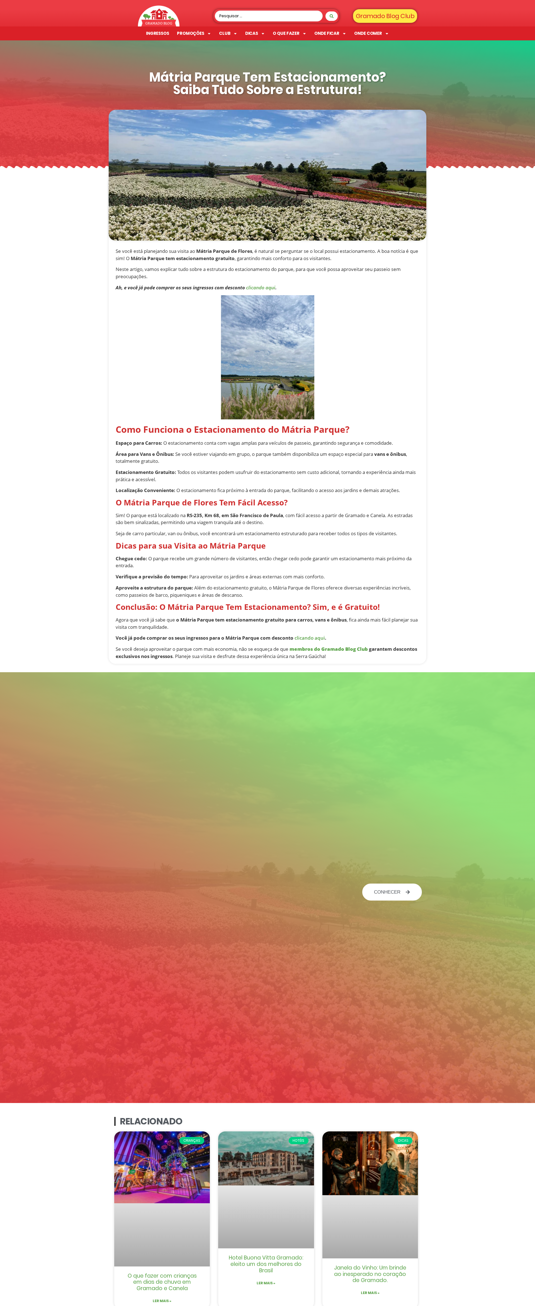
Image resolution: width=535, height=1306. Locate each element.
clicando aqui (260, 287)
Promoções (190, 33)
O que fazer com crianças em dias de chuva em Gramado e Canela (162, 1282)
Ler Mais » (162, 1300)
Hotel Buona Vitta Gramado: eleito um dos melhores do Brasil (266, 1264)
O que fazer (286, 33)
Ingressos (157, 33)
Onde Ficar (326, 33)
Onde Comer (368, 33)
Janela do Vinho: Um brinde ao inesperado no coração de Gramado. (370, 1274)
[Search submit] (331, 16)
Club (224, 33)
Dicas (251, 33)
